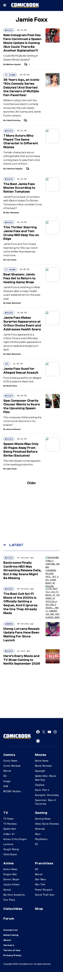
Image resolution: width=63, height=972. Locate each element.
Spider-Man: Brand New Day (45, 777)
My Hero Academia (14, 894)
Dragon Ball (10, 874)
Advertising (10, 935)
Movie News (42, 760)
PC (36, 844)
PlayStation (41, 839)
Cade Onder (11, 468)
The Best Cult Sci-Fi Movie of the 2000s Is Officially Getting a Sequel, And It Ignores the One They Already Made (20, 603)
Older (31, 482)
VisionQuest (10, 854)
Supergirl (40, 770)
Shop (39, 909)
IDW (5, 786)
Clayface (40, 784)
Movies (9, 30)
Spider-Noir (9, 828)
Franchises (44, 863)
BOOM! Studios (12, 791)
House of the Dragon (15, 839)
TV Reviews (10, 823)
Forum (8, 918)
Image (6, 781)
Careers (8, 945)
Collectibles (12, 909)
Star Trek (40, 884)
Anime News (10, 869)
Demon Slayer (11, 879)
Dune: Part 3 (42, 790)
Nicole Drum (11, 385)
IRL (7, 363)
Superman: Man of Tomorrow (45, 801)
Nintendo (40, 828)
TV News (8, 818)
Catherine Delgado (14, 168)
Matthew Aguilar (13, 64)
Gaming (9, 623)
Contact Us (10, 930)
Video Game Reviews (47, 823)
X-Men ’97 (9, 834)
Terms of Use (11, 950)
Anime (8, 863)
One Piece (9, 899)
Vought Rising (11, 849)
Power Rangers (43, 889)
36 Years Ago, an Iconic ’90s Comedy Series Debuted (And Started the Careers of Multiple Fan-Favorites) (21, 87)
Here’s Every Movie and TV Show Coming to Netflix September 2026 (21, 660)
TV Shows (10, 74)
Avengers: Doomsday (47, 795)
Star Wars (40, 879)
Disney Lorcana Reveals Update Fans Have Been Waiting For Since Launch (21, 634)
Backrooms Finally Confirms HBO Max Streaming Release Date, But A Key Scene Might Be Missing (22, 570)
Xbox (38, 834)
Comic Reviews (11, 765)
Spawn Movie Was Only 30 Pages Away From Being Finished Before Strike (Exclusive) (20, 449)
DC (5, 775)
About (7, 940)
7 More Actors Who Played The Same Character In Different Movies (20, 141)
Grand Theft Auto (45, 894)
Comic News (10, 760)
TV (5, 813)
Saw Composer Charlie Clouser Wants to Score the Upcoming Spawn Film (21, 406)
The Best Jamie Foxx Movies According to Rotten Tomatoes (19, 188)
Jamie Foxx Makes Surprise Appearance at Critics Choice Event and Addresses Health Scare (22, 323)
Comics (9, 755)
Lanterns (8, 844)
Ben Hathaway (12, 212)
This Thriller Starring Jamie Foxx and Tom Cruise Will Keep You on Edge (21, 233)
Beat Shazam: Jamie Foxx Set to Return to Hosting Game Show (19, 278)
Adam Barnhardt (13, 303)
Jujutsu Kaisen (11, 884)
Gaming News (43, 818)
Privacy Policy (12, 955)
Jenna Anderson (13, 429)
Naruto (7, 889)
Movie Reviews (43, 765)
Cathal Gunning (13, 120)
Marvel (7, 770)
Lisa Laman (11, 259)
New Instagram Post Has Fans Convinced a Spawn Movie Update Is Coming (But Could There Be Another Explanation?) (22, 42)
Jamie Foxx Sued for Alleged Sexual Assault (20, 370)
